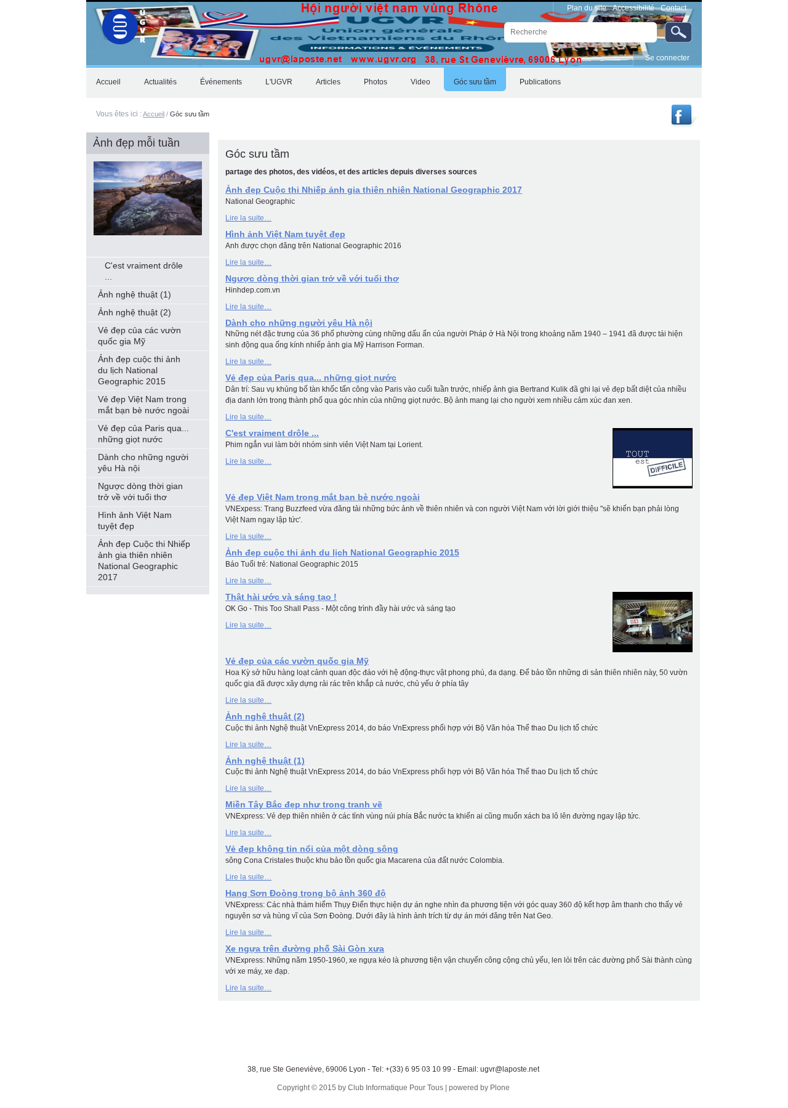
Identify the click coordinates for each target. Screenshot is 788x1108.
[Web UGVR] (117, 23)
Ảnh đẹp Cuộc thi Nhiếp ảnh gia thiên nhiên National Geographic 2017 (373, 190)
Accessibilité (633, 8)
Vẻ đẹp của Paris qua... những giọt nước (310, 377)
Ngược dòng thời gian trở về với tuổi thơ (312, 278)
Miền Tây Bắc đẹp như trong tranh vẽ (303, 804)
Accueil (153, 114)
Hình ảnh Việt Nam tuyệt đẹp (285, 234)
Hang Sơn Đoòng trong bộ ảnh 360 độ (305, 893)
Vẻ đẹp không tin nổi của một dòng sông (311, 849)
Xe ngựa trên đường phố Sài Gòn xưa (304, 948)
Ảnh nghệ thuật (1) (265, 761)
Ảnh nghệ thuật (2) (265, 716)
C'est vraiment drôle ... (272, 433)
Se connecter (667, 58)
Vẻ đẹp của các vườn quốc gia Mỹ (297, 661)
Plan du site (586, 8)
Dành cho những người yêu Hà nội (298, 323)
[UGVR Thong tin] (683, 124)
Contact (673, 8)
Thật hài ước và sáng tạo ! (281, 597)
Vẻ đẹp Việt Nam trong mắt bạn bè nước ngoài (322, 497)
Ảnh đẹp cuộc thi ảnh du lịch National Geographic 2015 (342, 552)
